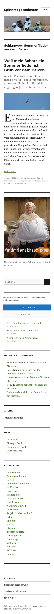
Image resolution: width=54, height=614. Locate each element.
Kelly (9, 384)
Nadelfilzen (13, 502)
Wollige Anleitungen (15, 591)
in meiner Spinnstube (18, 483)
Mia (9, 362)
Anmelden (12, 439)
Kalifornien (13, 487)
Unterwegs (12, 539)
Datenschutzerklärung (16, 585)
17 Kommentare (19, 184)
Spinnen (11, 520)
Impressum (10, 578)
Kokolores (12, 491)
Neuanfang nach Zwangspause (23, 338)
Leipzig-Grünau (15, 498)
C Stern (10, 377)
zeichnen (11, 546)
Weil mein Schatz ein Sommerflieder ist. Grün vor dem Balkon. (25, 65)
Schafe (10, 517)
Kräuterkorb (13, 494)
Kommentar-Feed (16, 447)
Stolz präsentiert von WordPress (17, 609)
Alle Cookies (27, 307)
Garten (10, 480)
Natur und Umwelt (27, 178)
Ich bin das (10, 598)
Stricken (11, 528)
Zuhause (11, 554)
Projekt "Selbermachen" (20, 513)
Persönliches (13, 509)
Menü (45, 10)
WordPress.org (14, 450)
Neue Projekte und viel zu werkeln (24, 323)
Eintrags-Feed (14, 443)
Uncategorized (14, 535)
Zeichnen (12, 550)
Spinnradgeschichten (21, 10)
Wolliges (11, 543)
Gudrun (11, 392)
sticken (10, 524)
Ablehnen (27, 314)
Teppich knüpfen (16, 531)
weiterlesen (10, 171)
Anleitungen (13, 472)
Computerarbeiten (16, 476)
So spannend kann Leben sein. (23, 330)
